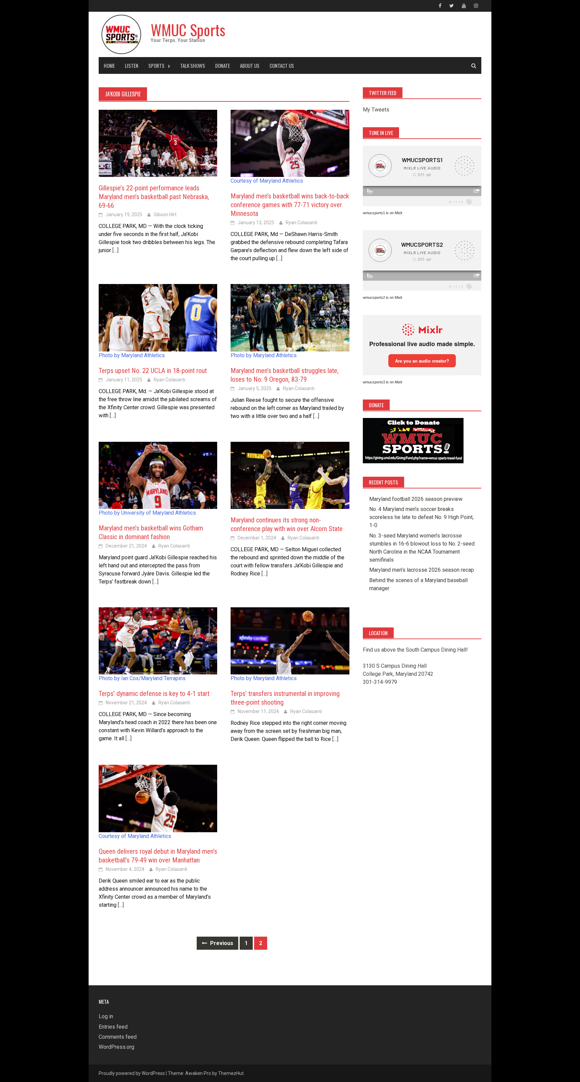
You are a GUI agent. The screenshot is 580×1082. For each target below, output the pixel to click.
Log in (106, 1016)
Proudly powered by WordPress (132, 1073)
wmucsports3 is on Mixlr (382, 382)
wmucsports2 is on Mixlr (382, 297)
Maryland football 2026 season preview (416, 499)
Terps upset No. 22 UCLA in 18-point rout (153, 371)
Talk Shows (192, 65)
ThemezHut (231, 1073)
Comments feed (118, 1037)
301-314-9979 (380, 682)
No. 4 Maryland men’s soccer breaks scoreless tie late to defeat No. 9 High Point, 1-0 (421, 517)
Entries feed (113, 1027)
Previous (221, 943)
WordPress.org (116, 1047)
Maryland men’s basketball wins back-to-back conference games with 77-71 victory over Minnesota (290, 205)
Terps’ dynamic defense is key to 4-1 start (154, 694)
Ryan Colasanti (301, 222)
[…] (114, 250)
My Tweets (376, 109)
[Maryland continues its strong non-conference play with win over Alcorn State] (290, 475)
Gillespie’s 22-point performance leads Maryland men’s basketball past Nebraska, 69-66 (154, 196)
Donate (222, 65)
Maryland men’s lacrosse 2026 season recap (421, 570)
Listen (131, 65)
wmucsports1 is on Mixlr (382, 213)
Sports (156, 65)
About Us (249, 65)
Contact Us (282, 65)
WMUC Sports (188, 30)
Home (109, 65)
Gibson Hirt (165, 214)
